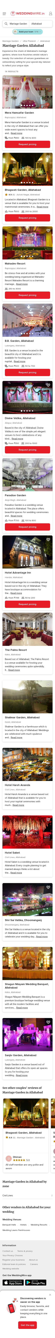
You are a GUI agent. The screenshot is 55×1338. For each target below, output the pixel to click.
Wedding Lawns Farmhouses (16, 1230)
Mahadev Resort (15, 263)
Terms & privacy (25, 1251)
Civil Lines (7, 1195)
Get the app (27, 1325)
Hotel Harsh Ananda (17, 785)
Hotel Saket (12, 852)
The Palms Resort (16, 650)
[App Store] (13, 1285)
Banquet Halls (9, 1224)
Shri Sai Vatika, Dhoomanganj (23, 920)
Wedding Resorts (39, 1224)
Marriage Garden (10, 41)
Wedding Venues (11, 1219)
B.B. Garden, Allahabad (19, 341)
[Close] (50, 1295)
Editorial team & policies (14, 1264)
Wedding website (10, 1268)
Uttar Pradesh (30, 41)
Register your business (13, 1260)
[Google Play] (35, 1285)
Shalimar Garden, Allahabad (22, 717)
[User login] (50, 13)
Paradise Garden (15, 495)
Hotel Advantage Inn (18, 572)
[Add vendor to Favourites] (48, 80)
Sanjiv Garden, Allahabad (20, 1055)
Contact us (7, 1251)
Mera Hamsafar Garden (19, 112)
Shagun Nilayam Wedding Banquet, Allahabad (27, 985)
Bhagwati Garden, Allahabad (23, 190)
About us (33, 1260)
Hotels (23, 1224)
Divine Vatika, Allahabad (20, 418)
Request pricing (27, 144)
